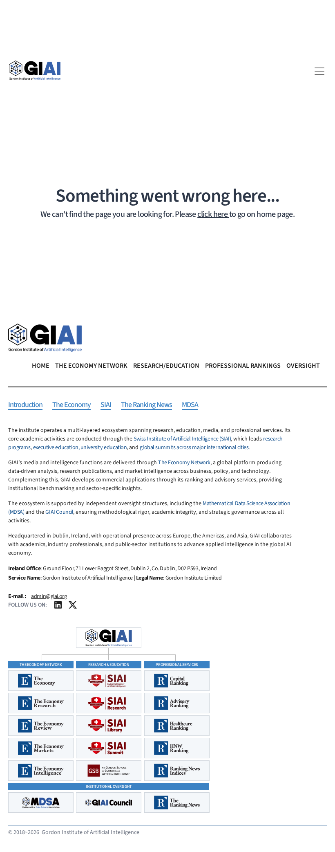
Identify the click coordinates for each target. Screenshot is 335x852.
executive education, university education (80, 447)
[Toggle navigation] (319, 71)
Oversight (303, 365)
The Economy (71, 405)
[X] (73, 607)
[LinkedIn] (58, 607)
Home (40, 365)
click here (213, 214)
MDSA (190, 405)
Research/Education (166, 365)
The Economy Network (91, 365)
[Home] (34, 70)
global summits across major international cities (194, 447)
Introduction (25, 405)
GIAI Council (59, 512)
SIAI (105, 405)
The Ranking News (146, 405)
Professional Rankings (243, 365)
